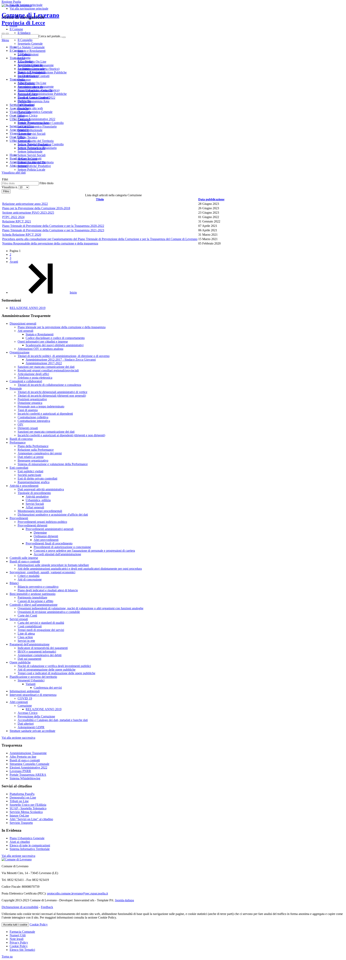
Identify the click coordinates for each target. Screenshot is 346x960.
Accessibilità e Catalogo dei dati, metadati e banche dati (53, 720)
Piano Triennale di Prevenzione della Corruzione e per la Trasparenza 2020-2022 (53, 225)
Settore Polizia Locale (31, 169)
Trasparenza (17, 79)
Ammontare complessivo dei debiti (39, 655)
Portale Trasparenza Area (33, 122)
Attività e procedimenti (24, 485)
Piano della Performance (33, 446)
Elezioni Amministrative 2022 (36, 119)
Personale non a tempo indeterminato (41, 406)
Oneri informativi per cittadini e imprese (43, 341)
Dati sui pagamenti (29, 658)
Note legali (16, 939)
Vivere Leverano (20, 133)
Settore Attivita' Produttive (34, 166)
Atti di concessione (30, 579)
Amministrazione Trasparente (28, 753)
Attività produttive (37, 496)
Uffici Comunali (20, 140)
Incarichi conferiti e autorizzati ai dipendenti (45, 413)
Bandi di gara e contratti (25, 561)
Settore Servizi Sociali (31, 155)
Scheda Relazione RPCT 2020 (21, 234)
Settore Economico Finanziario (37, 148)
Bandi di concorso (21, 439)
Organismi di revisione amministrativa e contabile (49, 612)
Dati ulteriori (26, 723)
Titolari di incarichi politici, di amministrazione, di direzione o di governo (64, 356)
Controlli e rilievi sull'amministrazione (33, 604)
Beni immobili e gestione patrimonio (32, 594)
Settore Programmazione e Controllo (41, 144)
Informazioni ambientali (25, 691)
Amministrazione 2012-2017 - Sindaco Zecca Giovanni (61, 359)
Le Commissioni (28, 75)
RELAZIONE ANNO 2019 (27, 308)
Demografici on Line (23, 797)
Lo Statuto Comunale (31, 68)
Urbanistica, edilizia (38, 500)
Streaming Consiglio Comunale (29, 764)
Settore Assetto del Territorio (36, 162)
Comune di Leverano (30, 18)
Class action (25, 637)
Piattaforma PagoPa (22, 794)
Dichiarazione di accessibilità (20, 907)
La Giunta (24, 57)
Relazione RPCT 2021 (16, 221)
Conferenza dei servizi (48, 687)
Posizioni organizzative (32, 399)
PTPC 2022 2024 (13, 217)
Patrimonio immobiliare (32, 597)
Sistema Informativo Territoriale (30, 849)
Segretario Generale (30, 65)
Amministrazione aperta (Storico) (38, 90)
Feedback (47, 907)
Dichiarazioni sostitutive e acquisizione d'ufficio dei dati (53, 514)
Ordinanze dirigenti (46, 536)
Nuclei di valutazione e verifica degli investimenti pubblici (54, 666)
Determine (40, 532)
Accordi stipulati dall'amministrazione (57, 554)
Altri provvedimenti (46, 539)
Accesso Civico (27, 115)
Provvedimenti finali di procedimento (49, 543)
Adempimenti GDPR (31, 727)
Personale (16, 388)
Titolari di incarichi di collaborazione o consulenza (49, 384)
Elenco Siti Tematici (22, 949)
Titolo (100, 199)
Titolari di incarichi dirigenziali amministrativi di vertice (52, 392)
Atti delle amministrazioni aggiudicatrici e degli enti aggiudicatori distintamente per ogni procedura (80, 568)
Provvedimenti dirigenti (32, 525)
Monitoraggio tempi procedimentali (40, 511)
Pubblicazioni (26, 104)
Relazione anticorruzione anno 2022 (25, 203)
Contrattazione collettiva (33, 417)
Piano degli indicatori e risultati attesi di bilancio (48, 590)
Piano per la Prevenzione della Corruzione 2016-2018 (36, 208)
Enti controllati (19, 467)
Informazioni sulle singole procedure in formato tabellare (53, 565)
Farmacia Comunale (22, 931)
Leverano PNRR (20, 771)
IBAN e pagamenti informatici (37, 651)
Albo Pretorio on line (23, 756)
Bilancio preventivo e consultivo (38, 586)
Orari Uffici (17, 137)
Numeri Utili (18, 935)
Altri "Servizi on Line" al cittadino (31, 819)
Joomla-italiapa (124, 900)
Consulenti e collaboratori (26, 381)
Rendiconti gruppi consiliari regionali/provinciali (48, 370)
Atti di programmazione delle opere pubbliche (46, 669)
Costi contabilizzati (30, 626)
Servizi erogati (19, 619)
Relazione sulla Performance (36, 449)
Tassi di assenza (28, 410)
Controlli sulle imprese (24, 557)
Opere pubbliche (20, 662)
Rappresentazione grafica (33, 482)
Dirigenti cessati (28, 428)
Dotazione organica (30, 403)
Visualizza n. (10, 187)
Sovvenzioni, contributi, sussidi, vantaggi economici (42, 572)
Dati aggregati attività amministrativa (41, 489)
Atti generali (25, 330)
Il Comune (16, 50)
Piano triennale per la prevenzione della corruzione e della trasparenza (62, 327)
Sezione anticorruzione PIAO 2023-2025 (28, 212)
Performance (18, 442)
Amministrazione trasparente (36, 86)
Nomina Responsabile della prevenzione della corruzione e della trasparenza (50, 243)
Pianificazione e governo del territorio (33, 676)
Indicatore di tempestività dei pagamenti (43, 648)
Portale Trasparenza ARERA (28, 774)
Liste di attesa (26, 633)
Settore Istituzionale (30, 151)
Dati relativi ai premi (30, 457)
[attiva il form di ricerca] (3, 33)
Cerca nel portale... (50, 36)
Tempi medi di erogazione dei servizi (41, 630)
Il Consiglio (25, 61)
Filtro (6, 191)
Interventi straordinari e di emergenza (33, 694)
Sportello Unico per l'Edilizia (28, 804)
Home (13, 47)
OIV (20, 424)
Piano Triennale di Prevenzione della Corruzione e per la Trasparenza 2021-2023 (53, 230)
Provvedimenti (19, 518)
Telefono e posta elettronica (35, 377)
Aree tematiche (19, 130)
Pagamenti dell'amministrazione (29, 644)
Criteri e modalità (28, 576)
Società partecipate (29, 475)
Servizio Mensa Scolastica (26, 812)
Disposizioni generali (23, 323)
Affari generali (35, 507)
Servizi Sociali (35, 503)
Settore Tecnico (27, 158)
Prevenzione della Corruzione (36, 716)
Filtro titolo (46, 183)
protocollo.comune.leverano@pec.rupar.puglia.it (77, 893)
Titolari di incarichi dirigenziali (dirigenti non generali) (52, 395)
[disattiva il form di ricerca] (7, 33)
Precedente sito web (30, 108)
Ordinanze (24, 101)
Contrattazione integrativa (34, 421)
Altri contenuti (19, 702)
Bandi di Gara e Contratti (33, 97)
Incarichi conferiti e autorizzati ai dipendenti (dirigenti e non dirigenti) (61, 435)
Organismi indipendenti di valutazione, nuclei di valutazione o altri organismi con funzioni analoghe (80, 608)
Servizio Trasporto (21, 822)
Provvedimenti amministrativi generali (49, 529)
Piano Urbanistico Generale (35, 112)
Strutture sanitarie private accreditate (32, 731)
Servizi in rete (26, 640)
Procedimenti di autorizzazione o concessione (62, 547)
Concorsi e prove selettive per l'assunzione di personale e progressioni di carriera (84, 550)
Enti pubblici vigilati (30, 471)
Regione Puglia (11, 1)
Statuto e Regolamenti (31, 72)
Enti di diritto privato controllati (37, 478)
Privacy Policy (19, 942)
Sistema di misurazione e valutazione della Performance (53, 464)
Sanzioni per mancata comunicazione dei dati (46, 366)
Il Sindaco (24, 54)
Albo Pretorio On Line (32, 83)
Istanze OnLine (19, 815)
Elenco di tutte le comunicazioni (30, 845)
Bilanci (14, 583)
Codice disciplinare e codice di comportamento (55, 338)
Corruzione (25, 705)
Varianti (30, 684)
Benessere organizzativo (33, 460)
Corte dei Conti (27, 615)
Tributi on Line (19, 801)
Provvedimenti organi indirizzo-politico (42, 521)
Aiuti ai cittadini (20, 841)
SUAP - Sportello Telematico (28, 808)
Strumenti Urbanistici (31, 680)
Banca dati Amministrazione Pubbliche (42, 94)
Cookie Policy (39, 924)
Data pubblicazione (211, 199)
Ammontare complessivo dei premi (40, 453)
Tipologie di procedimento (34, 493)
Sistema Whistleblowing (25, 778)
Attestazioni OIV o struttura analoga (40, 348)
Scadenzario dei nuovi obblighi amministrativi (54, 345)
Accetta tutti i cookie (15, 924)
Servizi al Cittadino (22, 126)
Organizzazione (19, 352)
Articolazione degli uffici (33, 374)
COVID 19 (25, 698)
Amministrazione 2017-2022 (44, 363)
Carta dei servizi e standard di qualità (41, 622)
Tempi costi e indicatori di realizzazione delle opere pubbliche (56, 673)
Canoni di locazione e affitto (35, 601)
